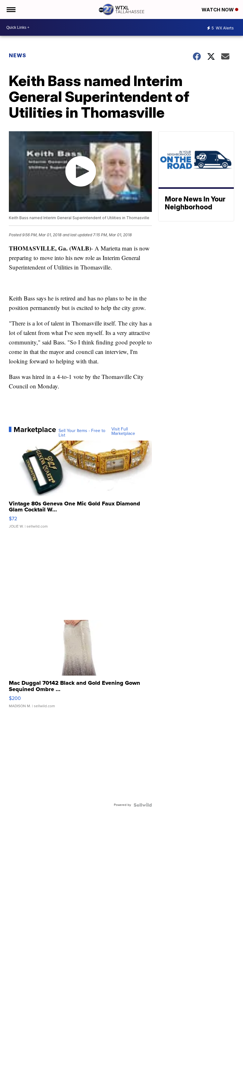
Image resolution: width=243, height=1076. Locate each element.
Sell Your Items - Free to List (82, 433)
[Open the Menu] (10, 9)
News (17, 55)
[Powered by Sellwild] (143, 805)
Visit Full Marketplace (123, 431)
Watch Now (218, 10)
